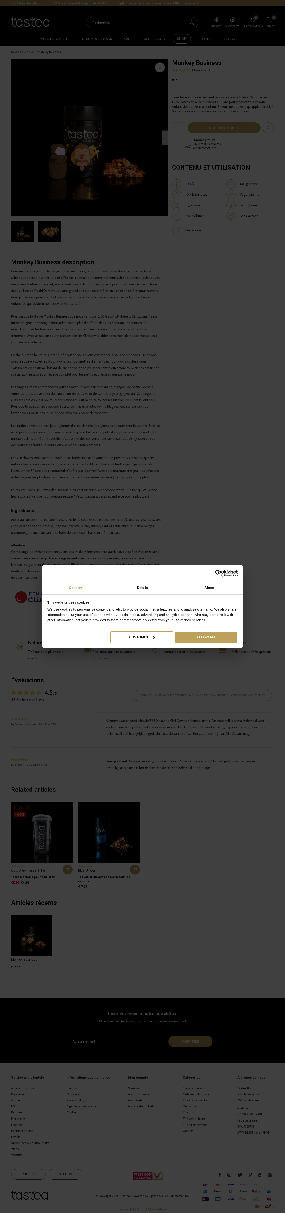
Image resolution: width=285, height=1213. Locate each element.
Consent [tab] (75, 588)
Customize (139, 637)
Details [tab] (142, 588)
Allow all (206, 637)
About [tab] (209, 588)
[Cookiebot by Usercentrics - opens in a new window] (218, 573)
